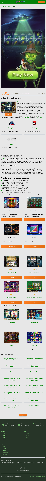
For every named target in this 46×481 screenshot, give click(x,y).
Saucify (4, 435)
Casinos (3, 431)
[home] (21, 3)
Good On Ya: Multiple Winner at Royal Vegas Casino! (11, 359)
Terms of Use (31, 476)
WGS (4, 433)
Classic (4, 448)
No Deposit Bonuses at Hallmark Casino (11, 365)
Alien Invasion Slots (19, 93)
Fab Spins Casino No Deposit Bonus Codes (11, 399)
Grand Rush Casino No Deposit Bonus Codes (12, 379)
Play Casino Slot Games (34, 405)
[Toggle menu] (2, 2)
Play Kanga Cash (34, 371)
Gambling (27, 439)
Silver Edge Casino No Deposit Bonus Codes (34, 365)
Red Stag (34, 128)
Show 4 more (4, 454)
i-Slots (4, 446)
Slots (9, 6)
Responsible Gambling (40, 476)
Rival (4, 437)
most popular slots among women (30, 109)
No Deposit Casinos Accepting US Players (34, 393)
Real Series (5, 452)
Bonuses (27, 433)
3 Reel (4, 450)
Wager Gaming (39, 117)
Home (4, 6)
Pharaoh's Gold (12, 272)
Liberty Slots (11, 128)
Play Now (41, 2)
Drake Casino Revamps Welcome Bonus (34, 359)
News (25, 431)
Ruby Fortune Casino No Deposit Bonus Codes (34, 379)
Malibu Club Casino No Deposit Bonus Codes (34, 399)
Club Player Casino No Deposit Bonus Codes (12, 386)
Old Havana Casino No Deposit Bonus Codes (11, 393)
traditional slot (6, 158)
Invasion (11, 345)
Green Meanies (12, 322)
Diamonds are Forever (34, 272)
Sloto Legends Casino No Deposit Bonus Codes (34, 386)
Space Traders (34, 322)
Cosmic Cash (34, 345)
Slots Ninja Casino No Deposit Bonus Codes (11, 406)
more (44, 153)
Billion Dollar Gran (11, 297)
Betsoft (4, 439)
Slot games (19, 101)
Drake (11, 144)
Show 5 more (4, 441)
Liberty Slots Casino (24, 117)
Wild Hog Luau (12, 371)
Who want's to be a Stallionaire (34, 297)
